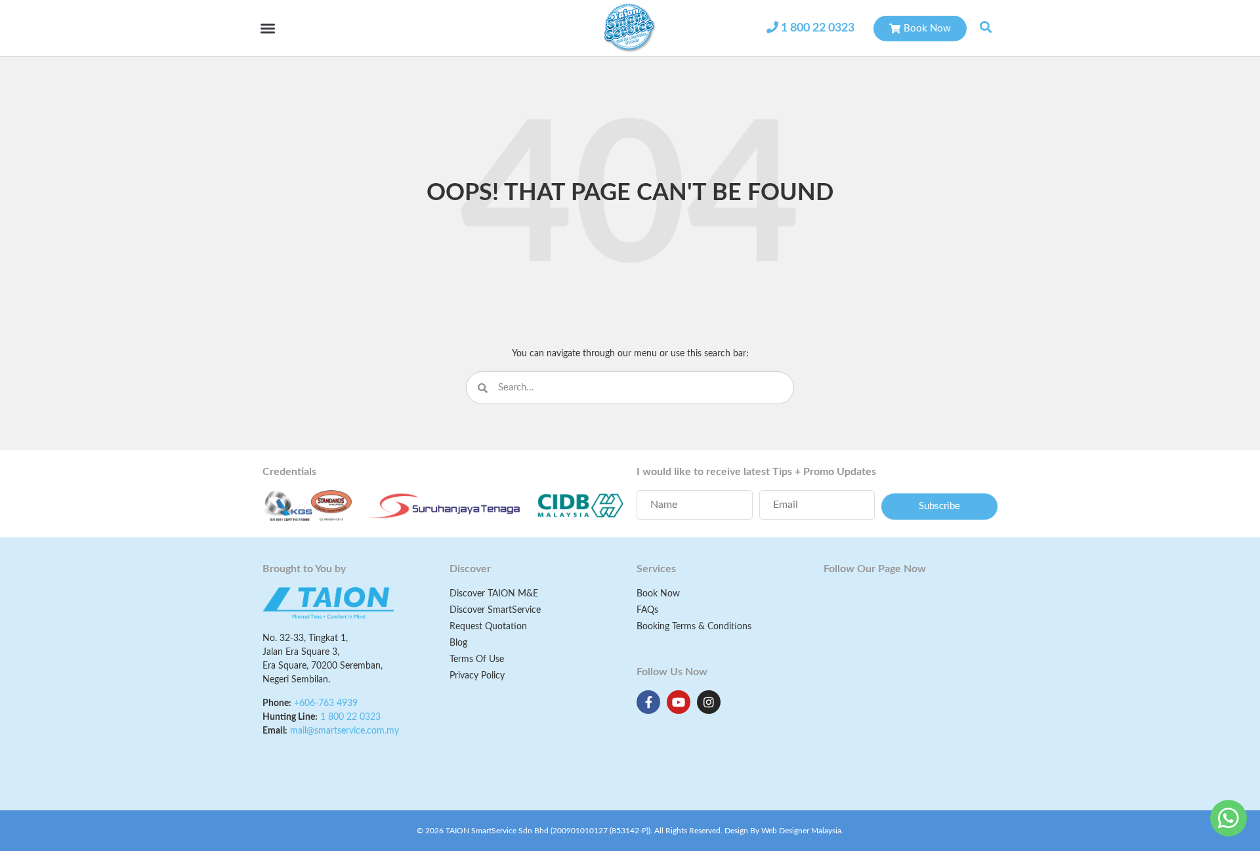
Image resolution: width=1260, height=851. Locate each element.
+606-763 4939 (326, 703)
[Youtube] (678, 702)
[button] (268, 28)
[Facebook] (648, 702)
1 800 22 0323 (817, 28)
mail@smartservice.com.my (344, 731)
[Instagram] (709, 702)
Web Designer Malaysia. (802, 831)
